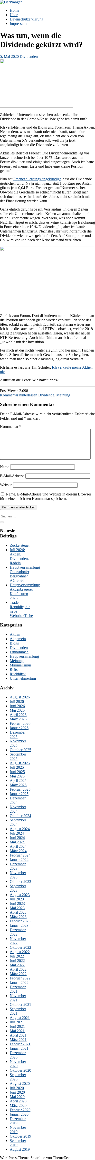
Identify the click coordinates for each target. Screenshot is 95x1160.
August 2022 (20, 952)
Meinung (63, 395)
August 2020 (20, 1083)
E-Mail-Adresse (12, 476)
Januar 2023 (19, 925)
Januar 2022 (19, 982)
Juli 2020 (17, 1088)
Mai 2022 (17, 965)
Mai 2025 (17, 776)
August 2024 (20, 829)
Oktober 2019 (20, 1136)
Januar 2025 (19, 794)
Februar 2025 (20, 789)
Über (14, 15)
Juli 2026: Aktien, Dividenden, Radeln (19, 556)
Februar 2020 (20, 1110)
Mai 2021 (17, 1031)
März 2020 (18, 1105)
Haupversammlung (24, 656)
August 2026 (20, 697)
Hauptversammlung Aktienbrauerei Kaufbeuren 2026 (25, 591)
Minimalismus (20, 665)
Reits (14, 669)
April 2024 (18, 846)
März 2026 (18, 719)
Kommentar (10, 426)
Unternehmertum (23, 678)
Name (4, 467)
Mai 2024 (17, 842)
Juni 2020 (17, 1092)
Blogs (14, 643)
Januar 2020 (19, 1114)
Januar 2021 (19, 1048)
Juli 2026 (17, 701)
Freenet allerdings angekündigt (37, 179)
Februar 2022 (20, 978)
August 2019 (20, 1149)
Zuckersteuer (20, 545)
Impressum (18, 23)
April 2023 (18, 912)
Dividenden (29, 56)
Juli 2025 (17, 767)
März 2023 (18, 917)
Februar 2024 (20, 855)
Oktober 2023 (20, 881)
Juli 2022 (17, 956)
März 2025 (18, 785)
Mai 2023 (17, 908)
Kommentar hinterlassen (18, 395)
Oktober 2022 (20, 947)
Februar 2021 (20, 1044)
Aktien (15, 634)
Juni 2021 (17, 1026)
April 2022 (18, 969)
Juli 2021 (17, 1022)
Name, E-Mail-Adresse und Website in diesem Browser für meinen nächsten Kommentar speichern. (45, 496)
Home (14, 10)
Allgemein (18, 639)
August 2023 (20, 895)
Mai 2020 (17, 1097)
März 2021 (18, 1040)
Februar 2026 (20, 723)
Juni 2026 (17, 706)
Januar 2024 (19, 859)
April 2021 (18, 1035)
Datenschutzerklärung (26, 19)
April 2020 (18, 1101)
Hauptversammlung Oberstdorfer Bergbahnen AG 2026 (25, 574)
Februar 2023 (20, 921)
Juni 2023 (17, 903)
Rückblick (18, 674)
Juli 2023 (17, 899)
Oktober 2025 (20, 750)
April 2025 (18, 780)
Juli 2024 (17, 833)
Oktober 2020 (20, 1070)
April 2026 (18, 715)
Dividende (46, 395)
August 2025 (20, 763)
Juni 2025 (17, 772)
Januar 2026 (19, 728)
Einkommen (19, 652)
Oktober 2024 (20, 816)
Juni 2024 (17, 838)
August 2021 (20, 1018)
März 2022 (18, 974)
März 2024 (18, 851)
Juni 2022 (17, 960)
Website (6, 485)
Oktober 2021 (20, 1004)
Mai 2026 (17, 710)
